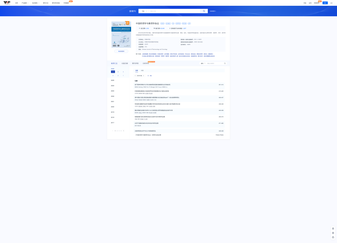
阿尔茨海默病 (152, 54)
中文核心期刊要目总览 (148, 56)
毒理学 (167, 56)
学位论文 (187, 54)
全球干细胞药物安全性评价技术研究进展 (146, 123)
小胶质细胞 (145, 54)
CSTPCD (178, 23)
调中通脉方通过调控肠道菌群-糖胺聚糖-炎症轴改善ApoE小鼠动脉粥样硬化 (157, 97)
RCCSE (184, 23)
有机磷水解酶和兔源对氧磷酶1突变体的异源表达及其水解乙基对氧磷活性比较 (157, 104)
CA (173, 23)
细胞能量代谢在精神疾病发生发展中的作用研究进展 (150, 117)
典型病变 (157, 56)
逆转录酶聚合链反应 (209, 56)
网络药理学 (200, 54)
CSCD (162, 23)
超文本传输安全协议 (184, 56)
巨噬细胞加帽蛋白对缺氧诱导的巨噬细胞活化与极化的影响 (152, 91)
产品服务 (24, 3)
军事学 (163, 56)
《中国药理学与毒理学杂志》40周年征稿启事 (148, 135)
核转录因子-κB (174, 56)
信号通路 (166, 54)
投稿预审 (121, 51)
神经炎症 (193, 54)
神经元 (205, 54)
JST (189, 23)
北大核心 (168, 23)
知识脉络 (35, 3)
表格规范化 (194, 56)
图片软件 (200, 56)
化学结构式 (181, 54)
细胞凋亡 (210, 54)
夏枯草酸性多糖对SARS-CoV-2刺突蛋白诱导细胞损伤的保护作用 (154, 110)
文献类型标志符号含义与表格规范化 (145, 131)
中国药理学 (160, 54)
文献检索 (212, 11)
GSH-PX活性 (173, 54)
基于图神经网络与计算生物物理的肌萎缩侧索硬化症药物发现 (152, 84)
